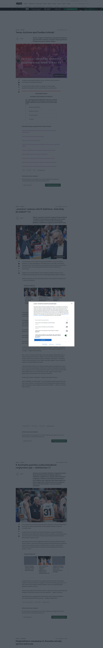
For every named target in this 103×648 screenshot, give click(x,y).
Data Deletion (44, 344)
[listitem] (51, 320)
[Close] (72, 304)
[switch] (66, 322)
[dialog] (51, 324)
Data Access (51, 344)
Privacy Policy (58, 344)
